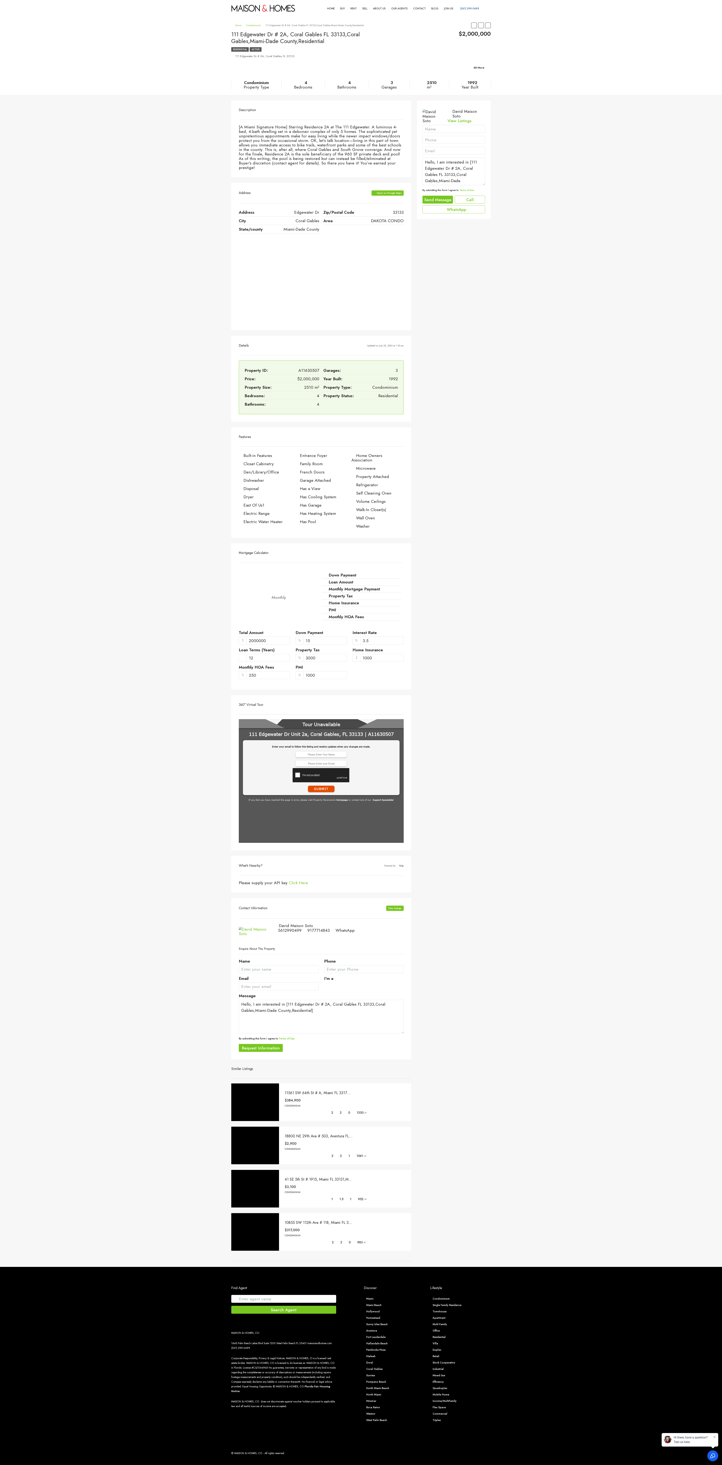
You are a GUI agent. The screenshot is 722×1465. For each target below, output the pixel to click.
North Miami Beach (377, 1388)
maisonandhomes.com (319, 1343)
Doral (369, 1362)
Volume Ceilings (371, 501)
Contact (419, 8)
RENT (353, 8)
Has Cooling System (318, 497)
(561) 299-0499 (469, 8)
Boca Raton (373, 1407)
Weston (370, 1414)
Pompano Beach (376, 1382)
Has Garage (311, 505)
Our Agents (399, 8)
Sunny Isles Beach (377, 1324)
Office (436, 1330)
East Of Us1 (253, 505)
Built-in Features (257, 455)
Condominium (253, 25)
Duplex (437, 1350)
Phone (330, 961)
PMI (299, 667)
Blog (434, 8)
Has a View (310, 489)
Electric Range (256, 513)
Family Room (311, 464)
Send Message (437, 200)
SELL (364, 8)
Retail (436, 1356)
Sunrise (370, 1375)
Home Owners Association (366, 457)
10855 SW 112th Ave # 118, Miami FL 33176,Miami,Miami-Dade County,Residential (352, 1222)
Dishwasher (253, 480)
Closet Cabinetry (258, 464)
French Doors (312, 472)
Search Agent (284, 1310)
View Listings (395, 908)
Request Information (261, 1048)
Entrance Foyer (313, 455)
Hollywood (373, 1311)
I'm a (328, 978)
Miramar (371, 1401)
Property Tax (308, 650)
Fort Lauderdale (376, 1337)
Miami (369, 1299)
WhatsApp (345, 930)
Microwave (366, 468)
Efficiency (438, 1382)
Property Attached (372, 476)
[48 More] (448, 72)
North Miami (373, 1394)
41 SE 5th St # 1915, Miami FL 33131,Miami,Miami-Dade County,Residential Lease (351, 1179)
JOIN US (448, 8)
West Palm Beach (376, 1420)
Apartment (439, 1318)
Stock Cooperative (444, 1362)
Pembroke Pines (376, 1350)
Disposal (251, 489)
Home (331, 8)
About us (379, 8)
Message (247, 996)
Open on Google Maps (389, 193)
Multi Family (440, 1324)
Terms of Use (286, 1038)
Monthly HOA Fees (256, 667)
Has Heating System (318, 513)
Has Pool (308, 522)
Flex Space (439, 1407)
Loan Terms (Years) (257, 650)
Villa (435, 1343)
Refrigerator (367, 485)
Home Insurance (368, 650)
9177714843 (318, 930)
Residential (240, 49)
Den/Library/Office (261, 472)
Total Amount (251, 633)
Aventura (371, 1330)
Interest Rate (365, 633)
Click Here (298, 883)
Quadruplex (440, 1388)
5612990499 (290, 930)
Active (256, 49)
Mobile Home (441, 1394)
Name (244, 961)
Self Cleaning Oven (373, 493)
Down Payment (309, 633)
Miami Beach (373, 1305)
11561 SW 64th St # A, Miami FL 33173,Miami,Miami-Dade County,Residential (348, 1093)
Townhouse (440, 1311)
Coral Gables (374, 1369)
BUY (342, 8)
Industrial (438, 1369)
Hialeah (370, 1356)
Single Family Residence (447, 1305)
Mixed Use (439, 1375)
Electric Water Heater (263, 522)
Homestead (373, 1318)
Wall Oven (365, 518)
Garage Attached (315, 480)
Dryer (248, 497)
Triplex (437, 1420)
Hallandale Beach (377, 1343)
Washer (363, 526)
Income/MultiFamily (445, 1401)
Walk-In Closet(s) (371, 510)
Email (244, 978)
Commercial (440, 1414)
